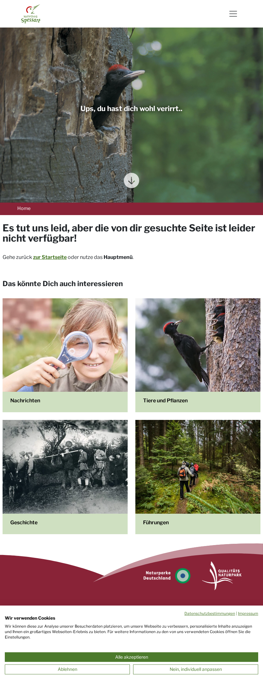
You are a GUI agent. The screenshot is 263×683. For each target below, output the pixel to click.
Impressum (248, 613)
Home (23, 208)
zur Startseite (50, 257)
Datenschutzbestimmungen (209, 613)
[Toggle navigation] (233, 14)
